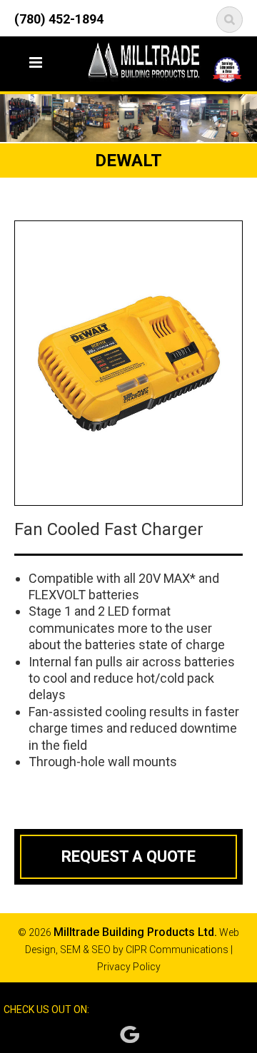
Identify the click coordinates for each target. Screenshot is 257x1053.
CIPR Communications (177, 949)
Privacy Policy (129, 966)
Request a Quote (128, 856)
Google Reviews (129, 1034)
